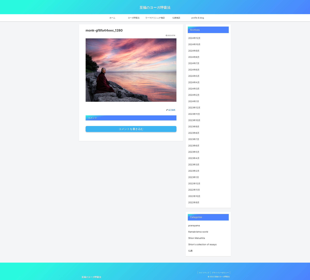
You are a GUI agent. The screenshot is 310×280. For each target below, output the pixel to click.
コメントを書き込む (131, 128)
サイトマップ (204, 273)
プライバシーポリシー (220, 273)
